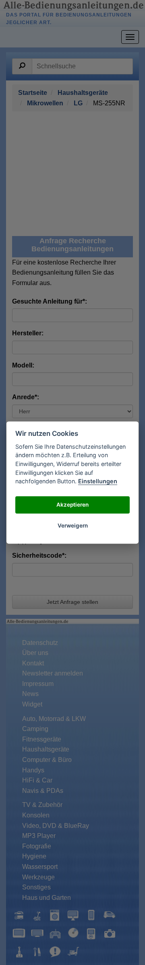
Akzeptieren (72, 505)
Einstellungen (97, 481)
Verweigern (73, 526)
